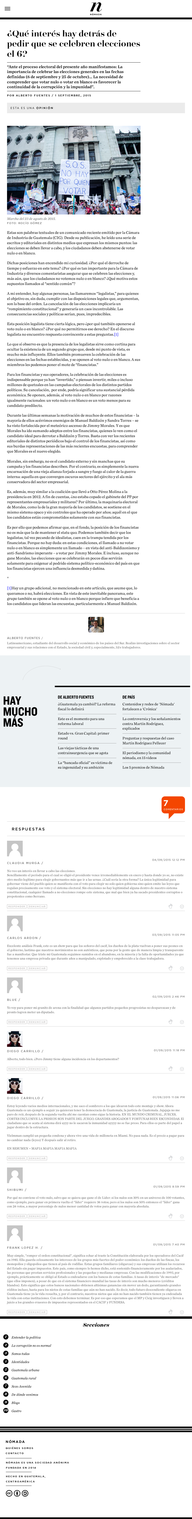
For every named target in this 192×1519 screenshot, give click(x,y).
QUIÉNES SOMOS (20, 1448)
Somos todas (20, 1354)
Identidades (20, 1362)
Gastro (16, 1411)
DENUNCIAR (37, 906)
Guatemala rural (23, 1378)
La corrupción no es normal (31, 1345)
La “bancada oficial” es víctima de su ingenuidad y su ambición (85, 765)
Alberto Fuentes (33, 95)
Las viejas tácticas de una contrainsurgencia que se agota (83, 750)
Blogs (15, 1403)
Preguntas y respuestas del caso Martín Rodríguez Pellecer (148, 740)
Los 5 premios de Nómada (143, 767)
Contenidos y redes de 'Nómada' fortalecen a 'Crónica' (148, 706)
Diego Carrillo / (25, 1051)
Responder (16, 906)
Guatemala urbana (25, 1370)
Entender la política (26, 1337)
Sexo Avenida (21, 1386)
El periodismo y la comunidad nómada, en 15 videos (146, 755)
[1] (116, 334)
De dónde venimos (24, 1394)
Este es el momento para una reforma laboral (81, 721)
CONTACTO (15, 1453)
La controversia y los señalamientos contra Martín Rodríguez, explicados (151, 724)
